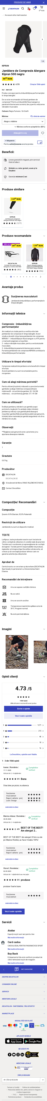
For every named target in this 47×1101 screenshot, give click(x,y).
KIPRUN (5, 66)
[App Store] (14, 1042)
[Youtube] (14, 1055)
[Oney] (37, 1025)
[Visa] (4, 1025)
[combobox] (23, 121)
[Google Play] (33, 1042)
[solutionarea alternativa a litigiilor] (23, 1069)
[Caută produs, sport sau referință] (23, 9)
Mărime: (5, 116)
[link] (23, 709)
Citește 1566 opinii (30, 84)
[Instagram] (18, 1055)
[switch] (42, 133)
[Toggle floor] (44, 189)
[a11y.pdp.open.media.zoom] (23, 39)
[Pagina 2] (17, 276)
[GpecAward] (32, 1057)
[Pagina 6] (29, 276)
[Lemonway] (23, 1030)
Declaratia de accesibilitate (33, 1097)
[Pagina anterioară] (6, 277)
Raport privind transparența (28, 1094)
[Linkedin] (22, 1055)
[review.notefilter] (43, 725)
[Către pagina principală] (13, 9)
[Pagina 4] (23, 276)
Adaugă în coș (20, 133)
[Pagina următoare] (40, 277)
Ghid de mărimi (39, 116)
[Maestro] (15, 1026)
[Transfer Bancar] (20, 1027)
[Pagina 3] (20, 276)
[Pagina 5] (26, 276)
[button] (42, 39)
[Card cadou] (26, 1026)
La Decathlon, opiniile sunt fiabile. (23, 754)
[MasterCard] (10, 1026)
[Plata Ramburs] (42, 1026)
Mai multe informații (16, 938)
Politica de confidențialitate (31, 1087)
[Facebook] (9, 1055)
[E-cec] (31, 1027)
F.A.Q (14, 1094)
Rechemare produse (14, 1097)
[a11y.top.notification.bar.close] (43, 2)
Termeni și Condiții (13, 1087)
